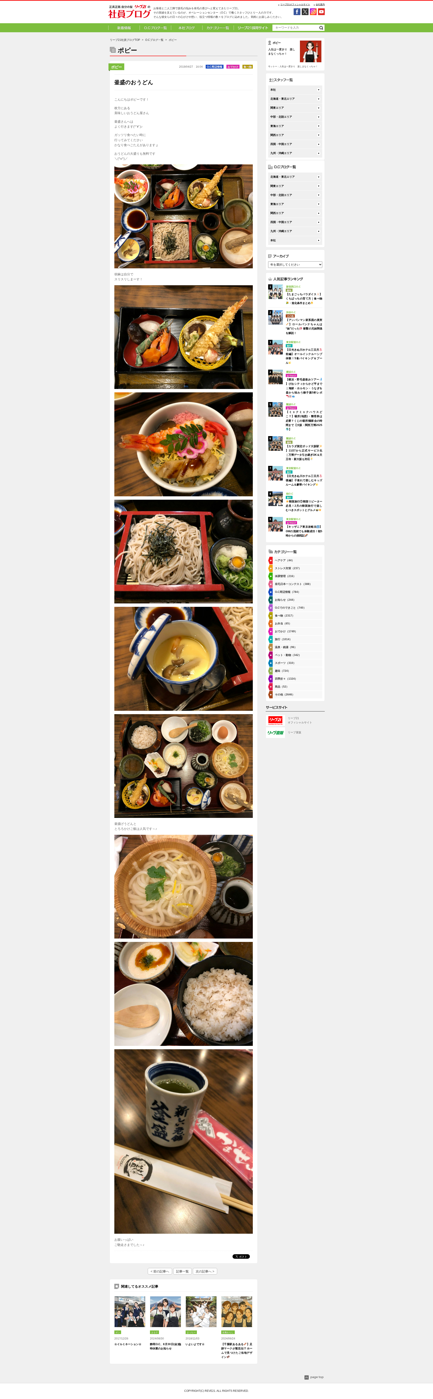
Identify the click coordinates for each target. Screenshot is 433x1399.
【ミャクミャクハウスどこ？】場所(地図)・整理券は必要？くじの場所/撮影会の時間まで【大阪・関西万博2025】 (304, 420)
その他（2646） (285, 694)
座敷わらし (228, 1332)
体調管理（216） (285, 576)
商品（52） (282, 686)
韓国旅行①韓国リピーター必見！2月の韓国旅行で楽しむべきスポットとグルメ (304, 506)
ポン (117, 1332)
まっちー (191, 1332)
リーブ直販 (294, 732)
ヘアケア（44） (284, 560)
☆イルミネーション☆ (127, 1344)
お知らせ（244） (285, 599)
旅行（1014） (283, 639)
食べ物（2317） (285, 615)
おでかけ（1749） (286, 631)
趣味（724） (282, 670)
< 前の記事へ (160, 1271)
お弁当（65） (283, 623)
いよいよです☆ (195, 1344)
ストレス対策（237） (288, 568)
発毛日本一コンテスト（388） (293, 584)
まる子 (154, 1332)
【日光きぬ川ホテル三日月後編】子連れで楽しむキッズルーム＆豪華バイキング (304, 480)
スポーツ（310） (285, 663)
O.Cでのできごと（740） (290, 607)
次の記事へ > (205, 1271)
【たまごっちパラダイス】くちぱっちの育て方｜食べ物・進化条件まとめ (304, 298)
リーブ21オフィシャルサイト (295, 4)
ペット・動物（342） (288, 655)
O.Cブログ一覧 (154, 39)
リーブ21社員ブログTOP (125, 39)
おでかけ (233, 66)
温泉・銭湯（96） (286, 647)
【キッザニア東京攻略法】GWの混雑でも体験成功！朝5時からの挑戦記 (304, 531)
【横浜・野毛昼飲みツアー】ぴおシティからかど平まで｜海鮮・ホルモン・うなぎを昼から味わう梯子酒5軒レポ (304, 386)
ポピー (116, 67)
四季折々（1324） (286, 678)
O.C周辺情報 (214, 66)
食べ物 (248, 66)
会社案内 (320, 4)
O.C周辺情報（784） (288, 592)
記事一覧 (182, 1271)
